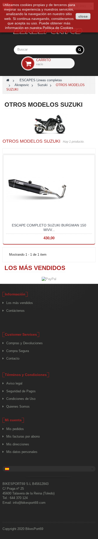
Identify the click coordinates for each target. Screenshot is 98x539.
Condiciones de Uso (20, 399)
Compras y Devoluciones (24, 343)
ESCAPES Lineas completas (41, 80)
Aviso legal (14, 383)
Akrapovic (22, 85)
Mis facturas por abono (23, 436)
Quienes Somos (18, 406)
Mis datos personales (21, 452)
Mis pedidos (15, 429)
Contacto (12, 358)
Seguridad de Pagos (21, 391)
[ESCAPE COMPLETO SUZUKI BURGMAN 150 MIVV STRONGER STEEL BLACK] (49, 189)
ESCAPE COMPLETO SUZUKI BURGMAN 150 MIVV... (49, 227)
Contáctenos (15, 311)
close (83, 16)
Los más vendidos (35, 267)
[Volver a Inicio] (7, 80)
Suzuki (42, 85)
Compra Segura (17, 351)
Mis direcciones (17, 444)
